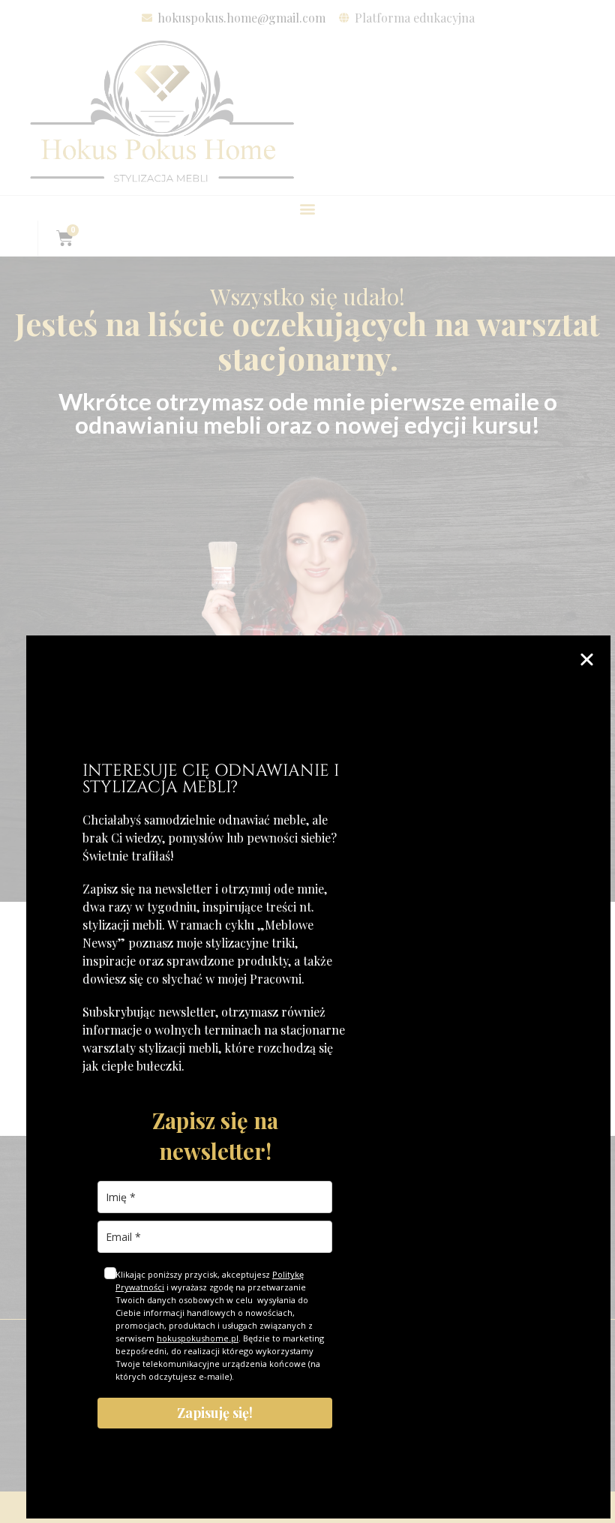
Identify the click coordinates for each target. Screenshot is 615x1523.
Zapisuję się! (215, 1413)
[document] (307, 761)
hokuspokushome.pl (197, 1338)
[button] (587, 659)
